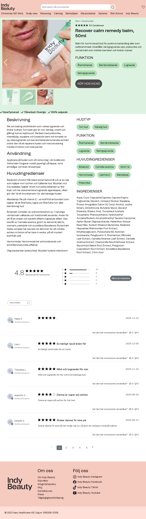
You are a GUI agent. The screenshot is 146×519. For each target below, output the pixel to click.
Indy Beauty (132, 13)
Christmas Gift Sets (12, 13)
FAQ (40, 488)
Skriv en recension (121, 278)
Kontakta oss (45, 491)
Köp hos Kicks (89, 83)
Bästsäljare (72, 13)
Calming (58, 13)
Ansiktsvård (88, 21)
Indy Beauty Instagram (90, 477)
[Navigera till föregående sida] (52, 446)
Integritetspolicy (47, 484)
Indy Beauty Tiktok (88, 487)
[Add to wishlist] (67, 24)
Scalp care (31, 13)
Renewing (45, 13)
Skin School (116, 13)
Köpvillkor (43, 481)
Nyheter (103, 13)
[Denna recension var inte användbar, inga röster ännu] (136, 332)
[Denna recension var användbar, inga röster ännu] (130, 332)
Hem (77, 21)
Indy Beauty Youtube (89, 493)
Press (41, 494)
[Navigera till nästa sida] (93, 446)
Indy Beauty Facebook (90, 482)
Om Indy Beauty (46, 477)
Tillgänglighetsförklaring (51, 498)
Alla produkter (88, 13)
